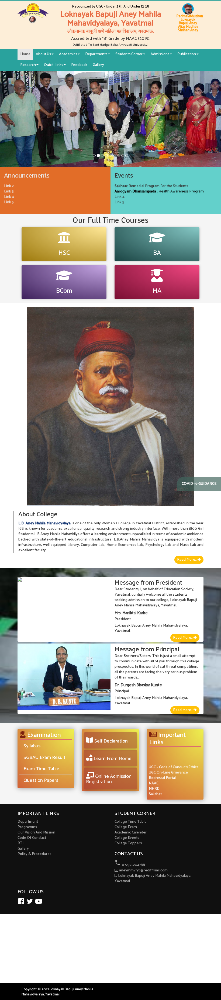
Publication (186, 54)
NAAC (153, 777)
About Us (43, 54)
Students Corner (129, 54)
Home (25, 54)
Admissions (160, 54)
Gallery (98, 65)
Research (28, 65)
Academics (68, 54)
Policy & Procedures (34, 854)
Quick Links (53, 65)
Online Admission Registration (109, 779)
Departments (96, 54)
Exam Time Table (41, 769)
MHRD (154, 782)
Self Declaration (110, 741)
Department (28, 822)
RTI (20, 843)
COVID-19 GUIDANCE (199, 484)
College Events (127, 838)
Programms (27, 827)
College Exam (126, 827)
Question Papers (40, 780)
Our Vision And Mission (36, 832)
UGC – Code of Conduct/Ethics (173, 761)
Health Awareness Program (159, 185)
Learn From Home (112, 759)
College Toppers (128, 843)
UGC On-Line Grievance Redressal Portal (168, 769)
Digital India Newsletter (168, 793)
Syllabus (31, 746)
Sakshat (155, 788)
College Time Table (131, 822)
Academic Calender (131, 832)
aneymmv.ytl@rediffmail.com (143, 870)
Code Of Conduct (32, 838)
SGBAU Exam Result (44, 758)
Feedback (79, 65)
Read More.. (187, 560)
